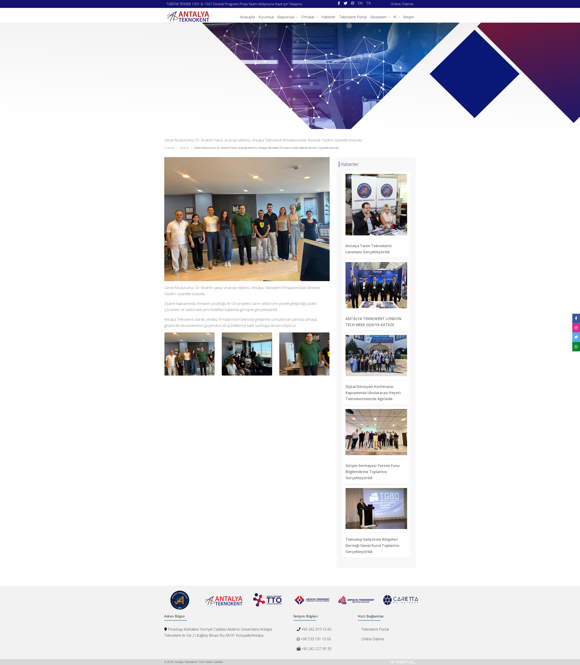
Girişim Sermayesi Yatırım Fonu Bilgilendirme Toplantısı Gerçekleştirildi (373, 471)
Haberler (328, 16)
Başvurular (286, 16)
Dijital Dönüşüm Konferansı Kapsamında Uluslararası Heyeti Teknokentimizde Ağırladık (373, 392)
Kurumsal (266, 16)
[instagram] (352, 3)
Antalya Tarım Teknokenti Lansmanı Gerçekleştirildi (369, 248)
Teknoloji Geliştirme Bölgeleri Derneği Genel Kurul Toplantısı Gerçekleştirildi (372, 545)
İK (394, 16)
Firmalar (307, 16)
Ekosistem (378, 16)
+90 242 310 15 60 (316, 629)
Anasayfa (247, 16)
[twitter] (345, 3)
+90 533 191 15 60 (315, 638)
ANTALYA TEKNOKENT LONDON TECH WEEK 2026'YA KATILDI (373, 321)
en (360, 3)
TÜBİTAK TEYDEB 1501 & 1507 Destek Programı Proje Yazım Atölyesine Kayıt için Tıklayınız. (235, 4)
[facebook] (339, 3)
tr (368, 3)
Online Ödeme (402, 4)
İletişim (408, 16)
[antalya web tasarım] (403, 662)
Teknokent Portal (353, 16)
